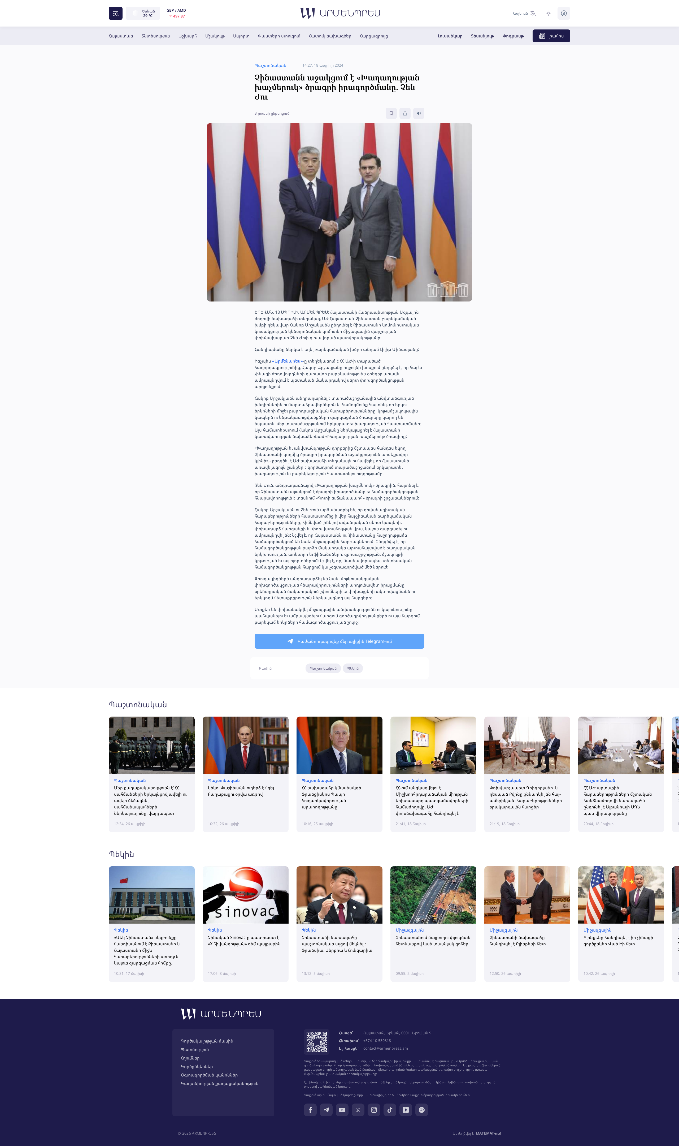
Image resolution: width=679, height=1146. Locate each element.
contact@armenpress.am (385, 1048)
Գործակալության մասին (207, 1041)
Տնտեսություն (156, 36)
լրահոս (556, 36)
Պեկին (353, 668)
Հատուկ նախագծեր (330, 36)
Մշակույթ (215, 36)
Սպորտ (241, 36)
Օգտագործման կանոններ (209, 1075)
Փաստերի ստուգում (279, 36)
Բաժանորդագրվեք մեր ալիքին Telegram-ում (345, 641)
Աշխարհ (188, 36)
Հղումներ (190, 1058)
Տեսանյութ (482, 36)
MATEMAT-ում (488, 1133)
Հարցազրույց (374, 36)
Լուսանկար (450, 36)
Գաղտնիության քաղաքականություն (220, 1083)
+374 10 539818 (377, 1040)
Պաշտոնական (323, 668)
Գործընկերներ (197, 1066)
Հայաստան (121, 36)
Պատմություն (195, 1049)
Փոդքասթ (513, 36)
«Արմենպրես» (287, 361)
